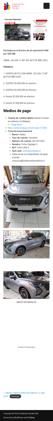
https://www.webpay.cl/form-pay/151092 (27, 128)
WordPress (18, 417)
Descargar (15, 396)
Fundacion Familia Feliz (29, 413)
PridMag (31, 417)
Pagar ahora (16, 124)
